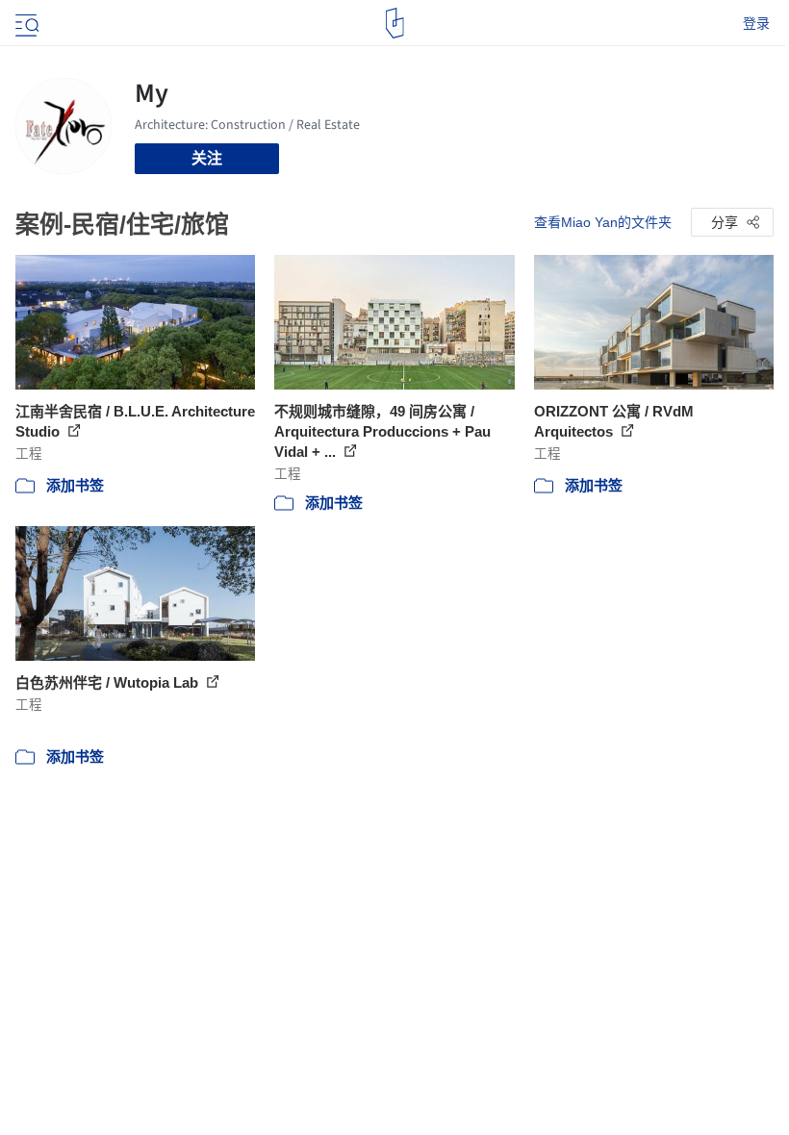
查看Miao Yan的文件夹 (603, 222)
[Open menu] (25, 23)
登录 (756, 23)
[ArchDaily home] (395, 23)
